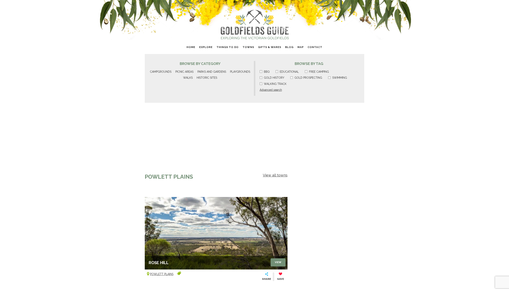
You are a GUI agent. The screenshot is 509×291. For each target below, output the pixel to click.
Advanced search (271, 89)
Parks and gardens (211, 71)
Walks (188, 77)
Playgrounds (240, 71)
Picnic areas (184, 71)
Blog (289, 47)
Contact (315, 47)
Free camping (319, 71)
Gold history (274, 77)
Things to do (228, 47)
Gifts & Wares (269, 47)
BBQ (267, 71)
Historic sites (207, 77)
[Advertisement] (254, 133)
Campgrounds (160, 71)
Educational (289, 71)
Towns (248, 47)
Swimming (339, 77)
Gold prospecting (308, 77)
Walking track (275, 83)
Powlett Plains (161, 274)
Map (300, 47)
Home (191, 47)
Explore (206, 47)
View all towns (275, 175)
